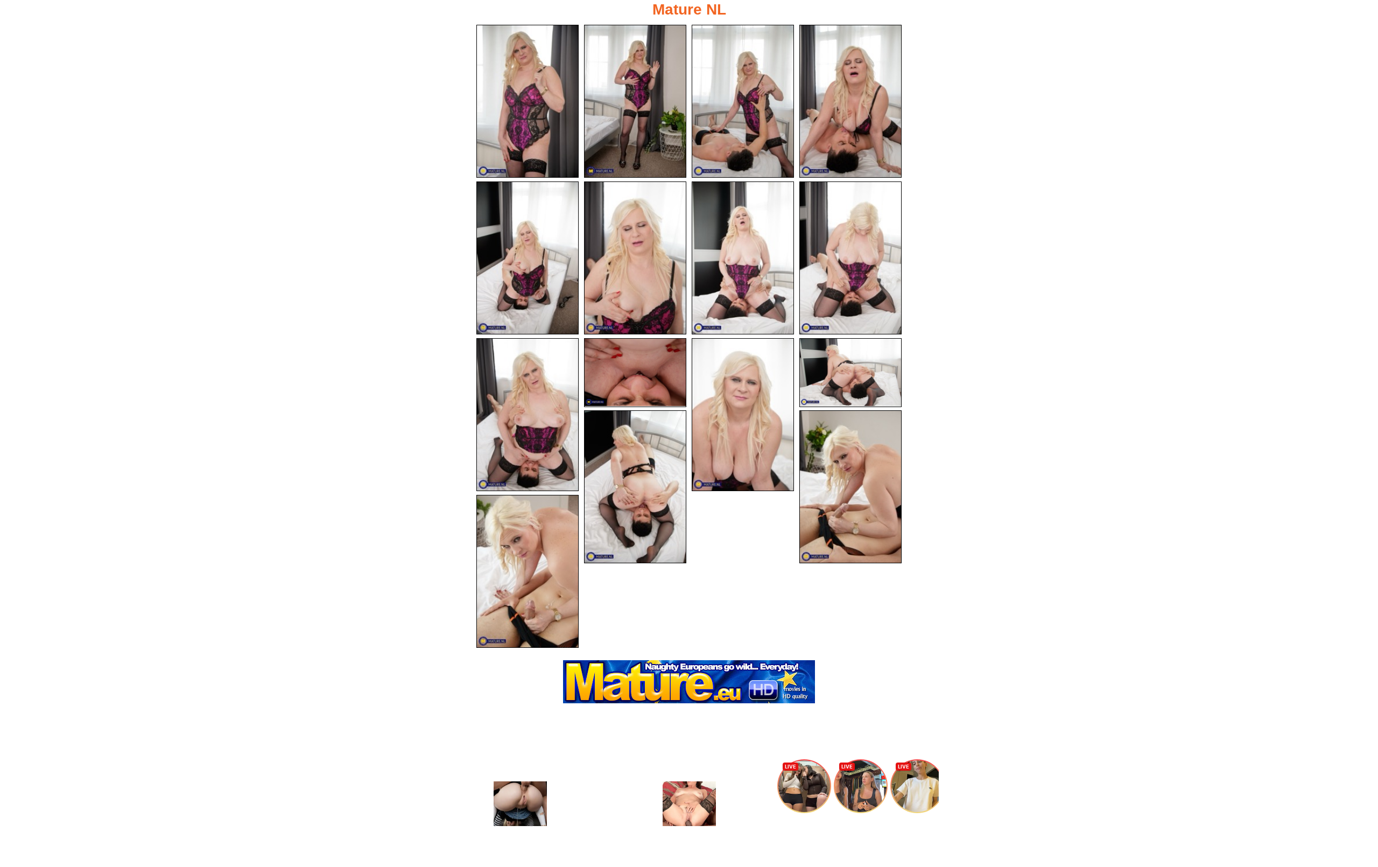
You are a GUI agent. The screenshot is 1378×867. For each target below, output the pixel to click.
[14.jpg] (850, 486)
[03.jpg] (743, 101)
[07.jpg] (743, 257)
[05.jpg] (527, 257)
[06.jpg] (635, 257)
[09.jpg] (527, 414)
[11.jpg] (743, 414)
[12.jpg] (850, 372)
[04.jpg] (850, 101)
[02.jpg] (635, 101)
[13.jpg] (635, 486)
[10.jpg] (635, 372)
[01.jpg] (527, 101)
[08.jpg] (850, 257)
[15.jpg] (527, 571)
